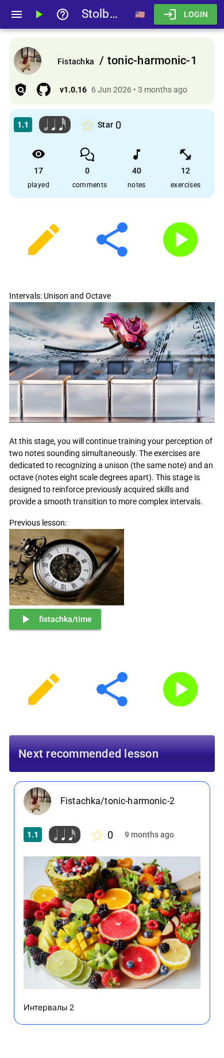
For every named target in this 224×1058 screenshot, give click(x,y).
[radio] (87, 125)
